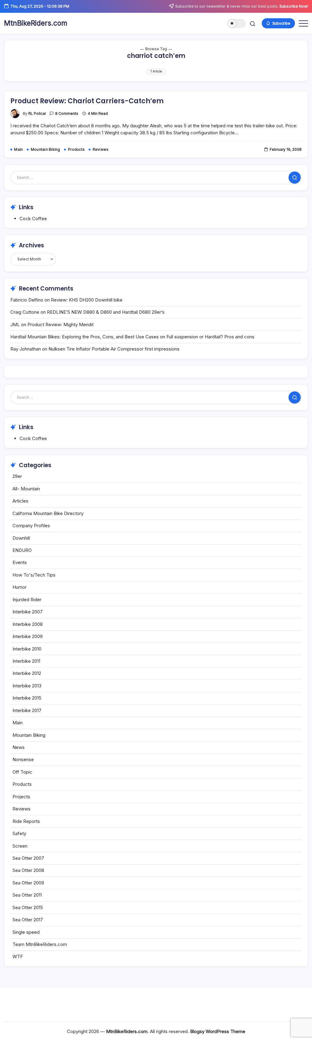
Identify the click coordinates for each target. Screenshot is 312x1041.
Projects (21, 796)
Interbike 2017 (26, 710)
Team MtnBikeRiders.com (39, 944)
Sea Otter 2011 (27, 895)
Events (19, 562)
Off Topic (22, 772)
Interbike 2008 (27, 624)
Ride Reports (26, 821)
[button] (236, 23)
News (18, 747)
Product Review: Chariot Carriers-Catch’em (87, 101)
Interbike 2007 (27, 612)
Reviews (21, 809)
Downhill (21, 538)
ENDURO (22, 550)
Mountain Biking (28, 735)
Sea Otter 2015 (27, 907)
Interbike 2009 (27, 636)
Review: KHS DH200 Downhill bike (86, 300)
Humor (19, 587)
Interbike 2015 (26, 698)
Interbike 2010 (26, 649)
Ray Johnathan (25, 349)
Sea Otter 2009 (28, 883)
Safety (19, 833)
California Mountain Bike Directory (47, 513)
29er (17, 476)
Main (17, 722)
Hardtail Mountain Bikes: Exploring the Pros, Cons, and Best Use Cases (84, 337)
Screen (19, 846)
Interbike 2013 (26, 686)
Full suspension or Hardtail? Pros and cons (210, 337)
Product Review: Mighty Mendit (60, 324)
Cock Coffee (33, 218)
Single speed (26, 932)
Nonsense (23, 759)
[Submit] (295, 177)
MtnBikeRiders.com (35, 23)
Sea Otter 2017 (27, 920)
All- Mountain (26, 489)
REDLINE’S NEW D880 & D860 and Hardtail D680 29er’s (106, 312)
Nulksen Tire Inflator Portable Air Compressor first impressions (113, 349)
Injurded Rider (26, 599)
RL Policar (37, 113)
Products (22, 784)
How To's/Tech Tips (33, 575)
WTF (17, 956)
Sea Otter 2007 (28, 858)
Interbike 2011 (26, 661)
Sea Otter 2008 (28, 870)
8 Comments (66, 113)
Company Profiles (31, 525)
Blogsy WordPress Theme (217, 1031)
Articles (20, 501)
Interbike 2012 (26, 673)
